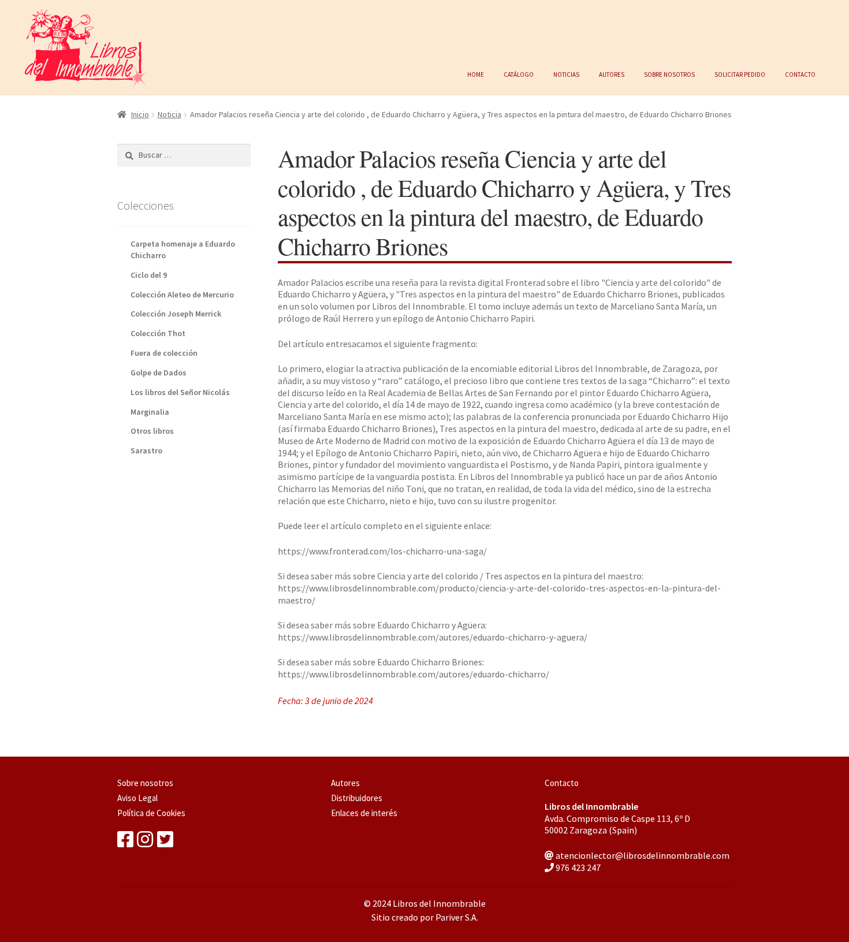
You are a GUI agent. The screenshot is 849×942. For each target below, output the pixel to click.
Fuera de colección (164, 353)
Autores (611, 73)
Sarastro (146, 450)
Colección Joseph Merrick (176, 313)
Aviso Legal (137, 797)
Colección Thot (158, 333)
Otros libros (152, 431)
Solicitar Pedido (739, 73)
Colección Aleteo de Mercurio (182, 294)
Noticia (169, 114)
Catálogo (519, 73)
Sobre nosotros (669, 73)
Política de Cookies (151, 812)
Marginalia (150, 412)
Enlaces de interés (364, 812)
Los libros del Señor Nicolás (180, 392)
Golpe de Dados (159, 372)
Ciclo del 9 (149, 275)
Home (475, 73)
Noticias (566, 73)
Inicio (140, 114)
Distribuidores (356, 797)
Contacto (800, 73)
